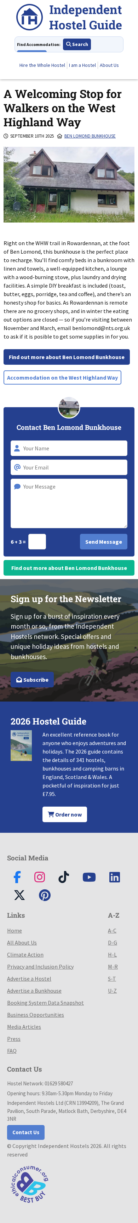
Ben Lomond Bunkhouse (90, 136)
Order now (68, 814)
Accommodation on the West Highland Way (62, 377)
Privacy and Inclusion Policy (40, 966)
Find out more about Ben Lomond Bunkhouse (67, 356)
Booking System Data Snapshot (45, 1002)
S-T (112, 978)
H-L (112, 954)
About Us (109, 65)
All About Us (22, 942)
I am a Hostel (82, 65)
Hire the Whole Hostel (42, 65)
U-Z (112, 990)
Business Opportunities (35, 1014)
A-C (112, 930)
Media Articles (24, 1026)
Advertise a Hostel (29, 978)
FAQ (12, 1050)
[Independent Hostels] (69, 18)
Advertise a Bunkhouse (34, 990)
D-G (112, 942)
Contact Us (25, 1132)
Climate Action (25, 954)
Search (79, 44)
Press (14, 1038)
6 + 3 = (19, 541)
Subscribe (35, 679)
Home (14, 930)
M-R (113, 966)
